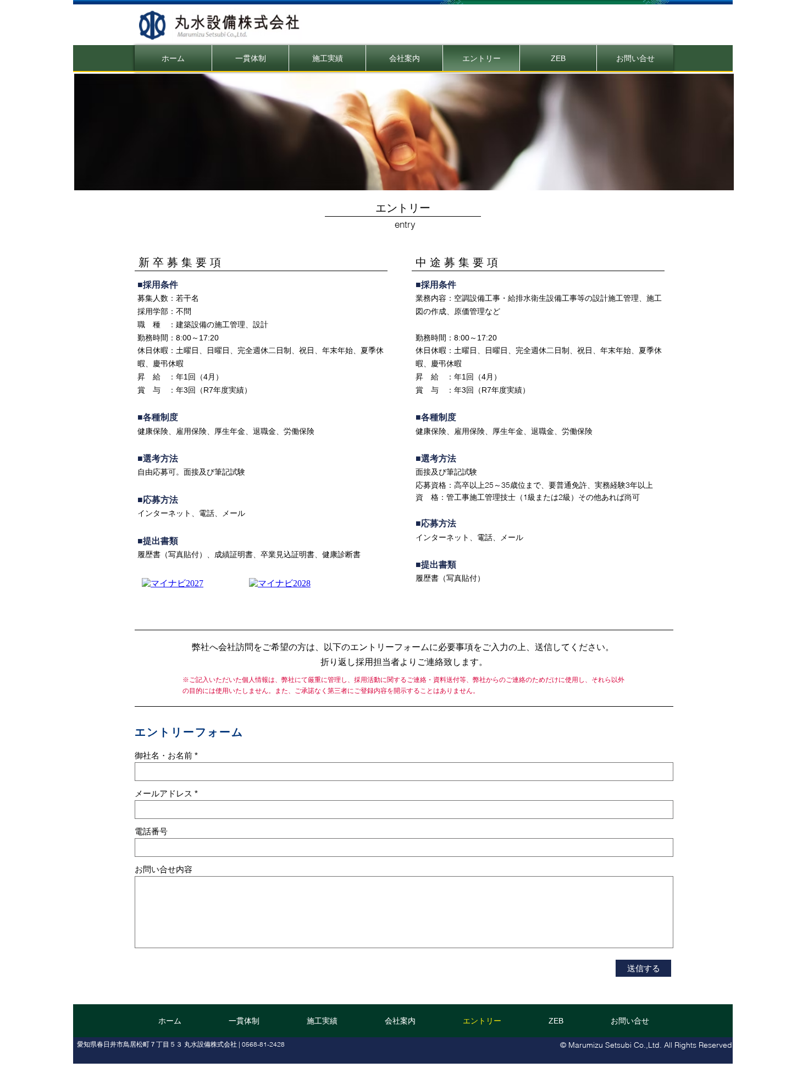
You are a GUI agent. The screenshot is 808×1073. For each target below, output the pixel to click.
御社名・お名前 (163, 755)
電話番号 (151, 831)
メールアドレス (163, 793)
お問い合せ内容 (163, 869)
